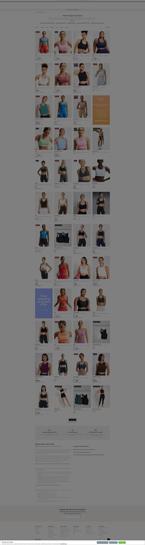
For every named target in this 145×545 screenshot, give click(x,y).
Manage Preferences (113, 542)
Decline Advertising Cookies (102, 542)
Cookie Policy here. (63, 543)
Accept (122, 542)
